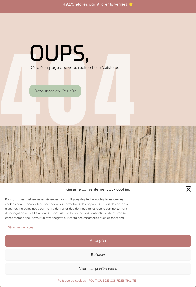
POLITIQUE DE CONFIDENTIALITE (112, 280)
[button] (188, 189)
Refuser (98, 254)
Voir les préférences (98, 268)
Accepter (98, 240)
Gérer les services (20, 227)
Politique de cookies (72, 280)
